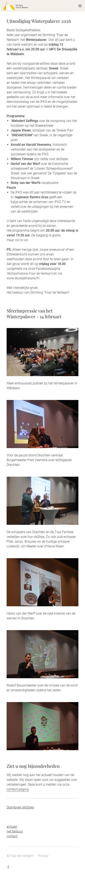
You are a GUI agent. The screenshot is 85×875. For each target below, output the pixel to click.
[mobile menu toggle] (77, 6)
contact (12, 836)
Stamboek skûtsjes (20, 807)
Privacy (43, 856)
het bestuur (15, 831)
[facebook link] (8, 867)
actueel (12, 827)
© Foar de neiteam (20, 856)
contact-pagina (18, 789)
